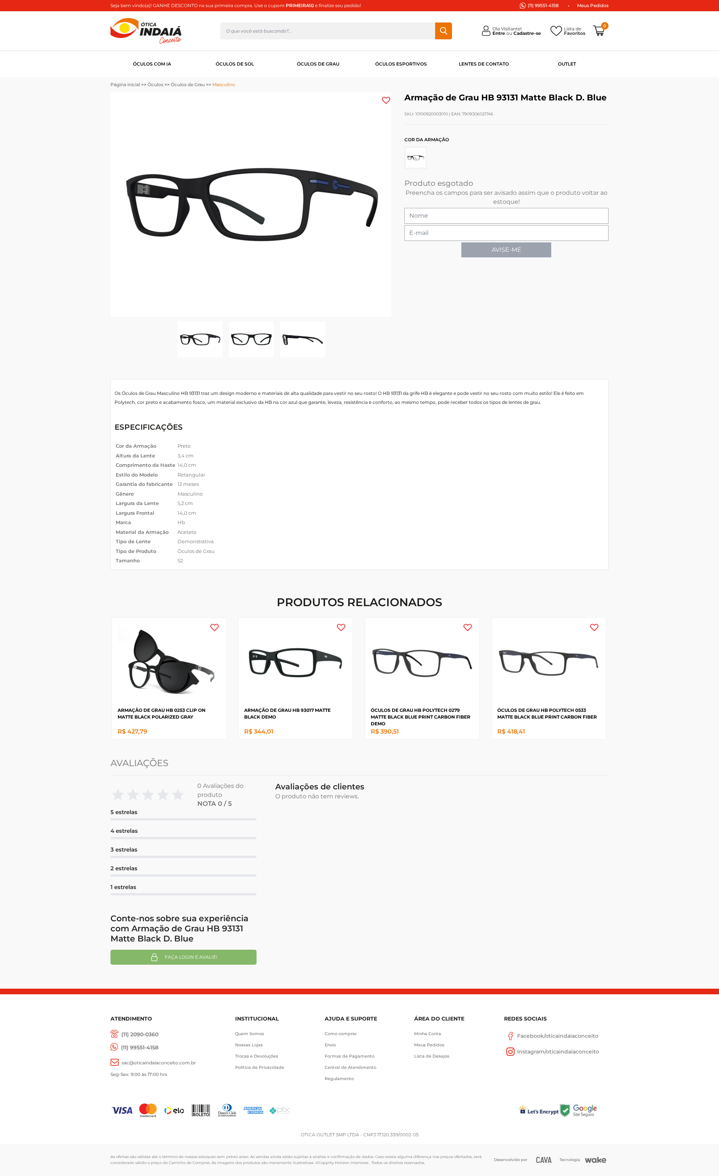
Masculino (223, 84)
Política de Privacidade (259, 1067)
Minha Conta (427, 1033)
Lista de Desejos (431, 1056)
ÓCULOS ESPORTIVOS (401, 64)
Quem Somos (249, 1033)
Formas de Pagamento (349, 1056)
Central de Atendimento (350, 1067)
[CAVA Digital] (544, 1160)
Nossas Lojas (249, 1044)
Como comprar (341, 1033)
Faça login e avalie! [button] (191, 957)
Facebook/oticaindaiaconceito (557, 1036)
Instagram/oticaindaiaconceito (558, 1051)
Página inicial (125, 84)
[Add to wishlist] (386, 100)
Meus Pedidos (593, 5)
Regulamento (339, 1078)
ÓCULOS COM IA (152, 64)
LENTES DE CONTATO (484, 64)
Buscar (443, 30)
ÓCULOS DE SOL (235, 64)
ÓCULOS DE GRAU (318, 64)
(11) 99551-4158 (543, 5)
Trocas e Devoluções (256, 1056)
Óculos (155, 84)
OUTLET (567, 64)
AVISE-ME (506, 249)
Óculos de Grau (188, 84)
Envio (330, 1044)
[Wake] (596, 1160)
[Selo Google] (584, 1110)
